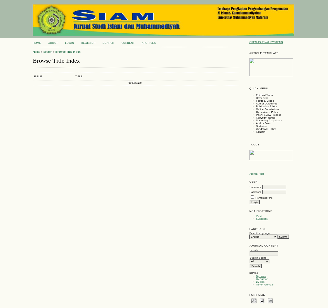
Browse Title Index (67, 51)
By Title (260, 281)
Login (69, 42)
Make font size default (262, 300)
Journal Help (256, 173)
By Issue (261, 276)
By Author (262, 279)
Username (256, 187)
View (259, 216)
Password (255, 191)
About (53, 42)
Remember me (264, 197)
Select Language (259, 233)
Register (88, 42)
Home (37, 42)
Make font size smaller (254, 300)
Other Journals (264, 284)
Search (108, 42)
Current (128, 42)
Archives (149, 42)
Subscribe (262, 218)
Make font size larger (270, 300)
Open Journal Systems (266, 42)
